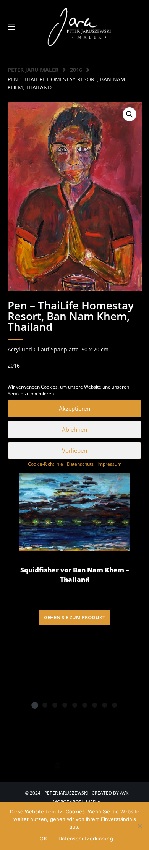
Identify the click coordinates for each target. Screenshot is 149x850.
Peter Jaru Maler (33, 69)
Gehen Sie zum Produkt (74, 617)
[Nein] (139, 826)
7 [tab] (94, 705)
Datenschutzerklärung (85, 838)
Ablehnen (74, 429)
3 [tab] (55, 705)
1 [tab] (35, 705)
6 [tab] (84, 705)
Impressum (109, 464)
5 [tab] (74, 705)
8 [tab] (104, 705)
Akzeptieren (74, 408)
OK (43, 838)
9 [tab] (114, 705)
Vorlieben (74, 450)
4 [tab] (65, 705)
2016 (76, 69)
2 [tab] (45, 705)
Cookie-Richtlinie (45, 464)
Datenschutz (80, 464)
